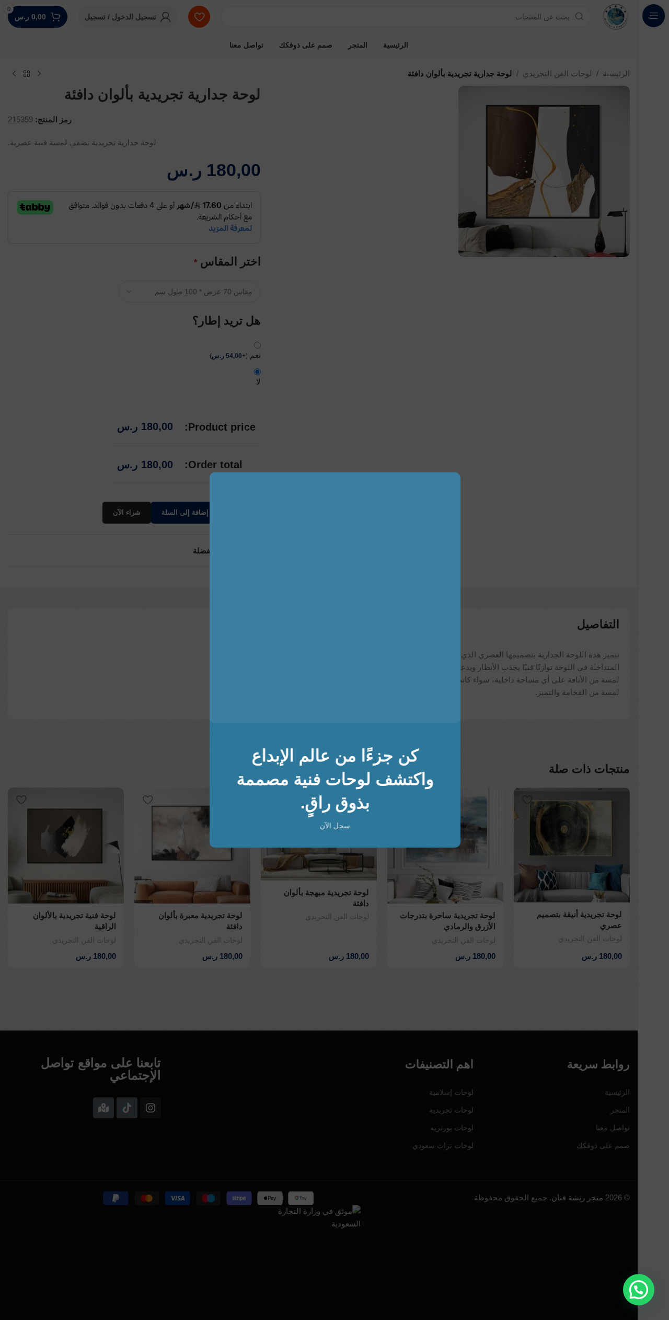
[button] (638, 1289)
